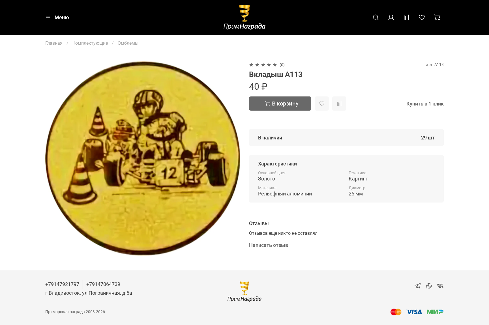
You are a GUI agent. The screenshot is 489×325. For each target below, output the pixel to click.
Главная (54, 43)
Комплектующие (90, 43)
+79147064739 (103, 284)
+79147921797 (62, 284)
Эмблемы (128, 43)
